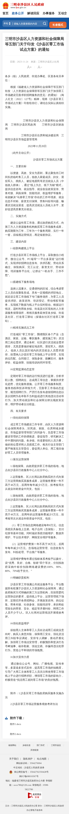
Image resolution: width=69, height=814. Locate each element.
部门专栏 (41, 745)
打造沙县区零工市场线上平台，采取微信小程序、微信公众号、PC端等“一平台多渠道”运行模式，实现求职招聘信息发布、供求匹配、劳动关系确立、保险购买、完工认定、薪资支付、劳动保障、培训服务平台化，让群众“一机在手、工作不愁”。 (34, 265)
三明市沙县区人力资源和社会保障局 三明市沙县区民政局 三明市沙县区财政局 (34, 124)
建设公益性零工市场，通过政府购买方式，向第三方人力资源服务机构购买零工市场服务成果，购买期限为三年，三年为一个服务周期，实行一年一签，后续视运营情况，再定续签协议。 (34, 228)
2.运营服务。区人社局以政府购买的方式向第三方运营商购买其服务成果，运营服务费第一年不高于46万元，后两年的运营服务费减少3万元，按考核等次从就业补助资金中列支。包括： (34, 512)
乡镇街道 (26, 745)
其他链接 (34, 750)
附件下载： (17, 718)
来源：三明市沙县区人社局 (45, 61)
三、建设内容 (15, 241)
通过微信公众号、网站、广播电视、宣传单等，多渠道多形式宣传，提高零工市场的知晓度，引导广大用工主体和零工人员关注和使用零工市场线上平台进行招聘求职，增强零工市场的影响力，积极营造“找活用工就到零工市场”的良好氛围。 (34, 671)
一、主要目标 (15, 166)
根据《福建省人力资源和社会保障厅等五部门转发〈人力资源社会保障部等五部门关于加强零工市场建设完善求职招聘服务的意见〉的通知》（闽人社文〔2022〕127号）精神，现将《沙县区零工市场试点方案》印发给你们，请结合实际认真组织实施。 (34, 97)
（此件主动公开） (18, 152)
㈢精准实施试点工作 (19, 327)
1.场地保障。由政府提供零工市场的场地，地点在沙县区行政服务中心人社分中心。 (34, 468)
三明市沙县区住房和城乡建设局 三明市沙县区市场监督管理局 (34, 137)
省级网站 (12, 745)
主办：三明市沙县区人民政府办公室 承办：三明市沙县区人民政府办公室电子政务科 (34, 808)
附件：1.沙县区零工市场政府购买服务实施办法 (34, 695)
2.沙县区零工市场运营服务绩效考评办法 (31, 704)
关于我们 (14, 759)
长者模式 (57, 24)
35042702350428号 (39, 772)
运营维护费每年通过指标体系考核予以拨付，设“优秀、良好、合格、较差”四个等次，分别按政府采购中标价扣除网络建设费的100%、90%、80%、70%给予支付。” (34, 564)
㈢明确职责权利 (17, 577)
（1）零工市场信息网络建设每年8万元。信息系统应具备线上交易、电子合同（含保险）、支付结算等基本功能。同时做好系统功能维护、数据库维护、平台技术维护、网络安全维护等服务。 (34, 531)
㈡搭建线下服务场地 (19, 281)
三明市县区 (56, 745)
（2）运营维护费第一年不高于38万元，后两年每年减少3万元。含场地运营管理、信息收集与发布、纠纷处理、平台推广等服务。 (34, 548)
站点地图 (41, 759)
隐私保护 (27, 759)
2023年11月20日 (34, 146)
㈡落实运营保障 (17, 459)
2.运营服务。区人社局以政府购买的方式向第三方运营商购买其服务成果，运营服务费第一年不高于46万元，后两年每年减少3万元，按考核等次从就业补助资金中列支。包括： (34, 482)
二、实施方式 (15, 216)
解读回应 (33, 13)
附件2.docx (15, 734)
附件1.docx (15, 724)
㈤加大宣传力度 (17, 657)
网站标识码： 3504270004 (29, 763)
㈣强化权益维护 (17, 623)
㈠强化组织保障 (17, 417)
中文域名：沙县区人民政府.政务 (28, 767)
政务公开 (18, 13)
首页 (6, 13)
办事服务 (49, 13)
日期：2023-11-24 (19, 61)
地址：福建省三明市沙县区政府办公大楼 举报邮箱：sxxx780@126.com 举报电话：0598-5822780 (29, 785)
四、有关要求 (15, 411)
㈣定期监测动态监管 (19, 369)
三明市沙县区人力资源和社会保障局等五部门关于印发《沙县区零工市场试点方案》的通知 (34, 44)
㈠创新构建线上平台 (19, 248)
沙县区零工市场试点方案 (34, 159)
